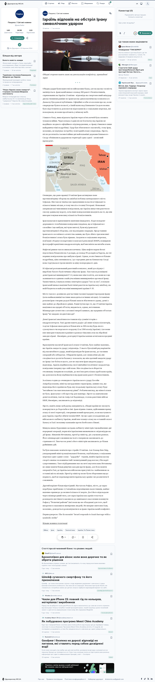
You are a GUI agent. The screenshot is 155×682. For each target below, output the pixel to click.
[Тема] (141, 3)
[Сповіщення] (109, 3)
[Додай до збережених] (34, 61)
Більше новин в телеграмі (55, 523)
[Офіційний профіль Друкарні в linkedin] (152, 679)
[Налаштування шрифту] (110, 13)
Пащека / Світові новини (19, 22)
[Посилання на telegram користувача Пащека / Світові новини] (19, 44)
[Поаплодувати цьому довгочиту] (62, 537)
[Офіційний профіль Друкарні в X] (148, 679)
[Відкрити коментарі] (73, 537)
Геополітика (70, 530)
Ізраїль (60, 530)
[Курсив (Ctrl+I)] (124, 33)
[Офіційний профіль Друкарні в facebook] (141, 679)
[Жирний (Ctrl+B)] (120, 33)
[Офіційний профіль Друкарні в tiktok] (145, 679)
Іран (52, 530)
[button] (109, 3)
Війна (46, 530)
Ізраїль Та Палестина (86, 530)
